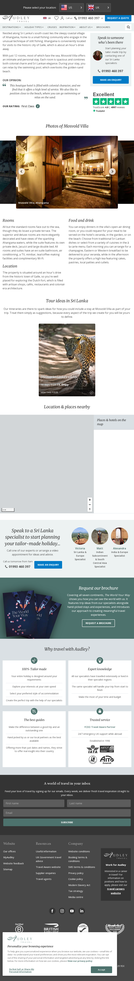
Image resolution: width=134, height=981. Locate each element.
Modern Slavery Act (79, 885)
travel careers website (116, 891)
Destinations (11, 27)
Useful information (46, 851)
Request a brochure (98, 623)
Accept (101, 969)
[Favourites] (56, 18)
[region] (47, 464)
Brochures (103, 27)
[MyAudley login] (62, 18)
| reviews (109, 107)
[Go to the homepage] (16, 18)
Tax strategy (75, 891)
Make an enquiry (110, 79)
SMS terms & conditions (81, 867)
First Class (28, 106)
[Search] (128, 27)
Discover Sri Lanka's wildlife (59, 377)
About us (85, 27)
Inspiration (66, 27)
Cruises (52, 27)
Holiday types (33, 27)
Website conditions (79, 851)
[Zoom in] (89, 499)
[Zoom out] (89, 504)
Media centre (75, 897)
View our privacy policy (79, 960)
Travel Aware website (48, 867)
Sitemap (7, 869)
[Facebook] (52, 911)
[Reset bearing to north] (89, 509)
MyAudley (8, 857)
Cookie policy (75, 879)
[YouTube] (72, 911)
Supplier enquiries (46, 873)
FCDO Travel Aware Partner (99, 727)
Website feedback (13, 863)
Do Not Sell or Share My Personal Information (21, 970)
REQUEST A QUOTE (118, 18)
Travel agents (43, 879)
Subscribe (67, 822)
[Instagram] (62, 911)
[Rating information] (38, 106)
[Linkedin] (81, 911)
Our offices (9, 851)
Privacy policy (76, 873)
